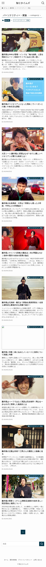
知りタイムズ (23, 3)
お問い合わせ (37, 560)
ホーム (6, 560)
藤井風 (7, 20)
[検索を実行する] (41, 544)
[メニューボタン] (3, 3)
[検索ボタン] (43, 3)
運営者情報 (13, 560)
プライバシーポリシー (25, 560)
